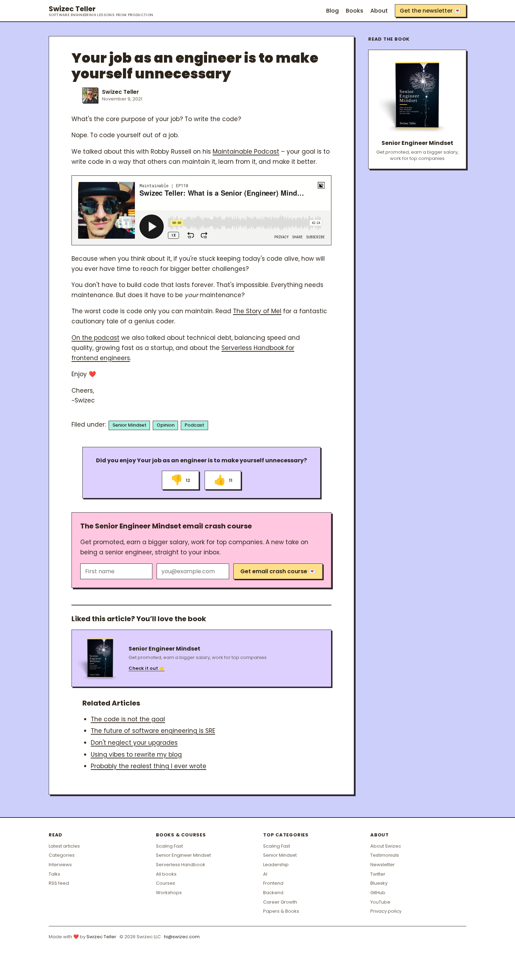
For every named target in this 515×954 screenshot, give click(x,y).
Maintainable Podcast (246, 151)
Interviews (60, 864)
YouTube (380, 902)
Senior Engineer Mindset (183, 855)
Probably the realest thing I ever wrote (148, 766)
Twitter (377, 874)
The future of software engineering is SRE (153, 731)
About (379, 11)
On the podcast (95, 338)
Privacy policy (385, 911)
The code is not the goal (128, 719)
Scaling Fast (169, 846)
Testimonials (384, 855)
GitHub (377, 892)
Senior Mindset (129, 425)
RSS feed (59, 883)
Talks (54, 874)
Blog (332, 11)
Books (354, 11)
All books (166, 874)
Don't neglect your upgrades (134, 742)
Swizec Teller (101, 11)
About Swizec (385, 846)
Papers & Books (281, 911)
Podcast (194, 425)
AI (265, 874)
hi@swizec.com (182, 936)
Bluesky (378, 883)
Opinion (165, 425)
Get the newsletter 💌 (430, 11)
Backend (273, 892)
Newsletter (382, 864)
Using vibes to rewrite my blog (136, 754)
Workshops (169, 892)
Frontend (273, 883)
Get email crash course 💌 (278, 571)
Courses (165, 883)
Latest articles (64, 846)
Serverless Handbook (180, 864)
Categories (62, 855)
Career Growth (280, 902)
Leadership (276, 864)
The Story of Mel (257, 311)
